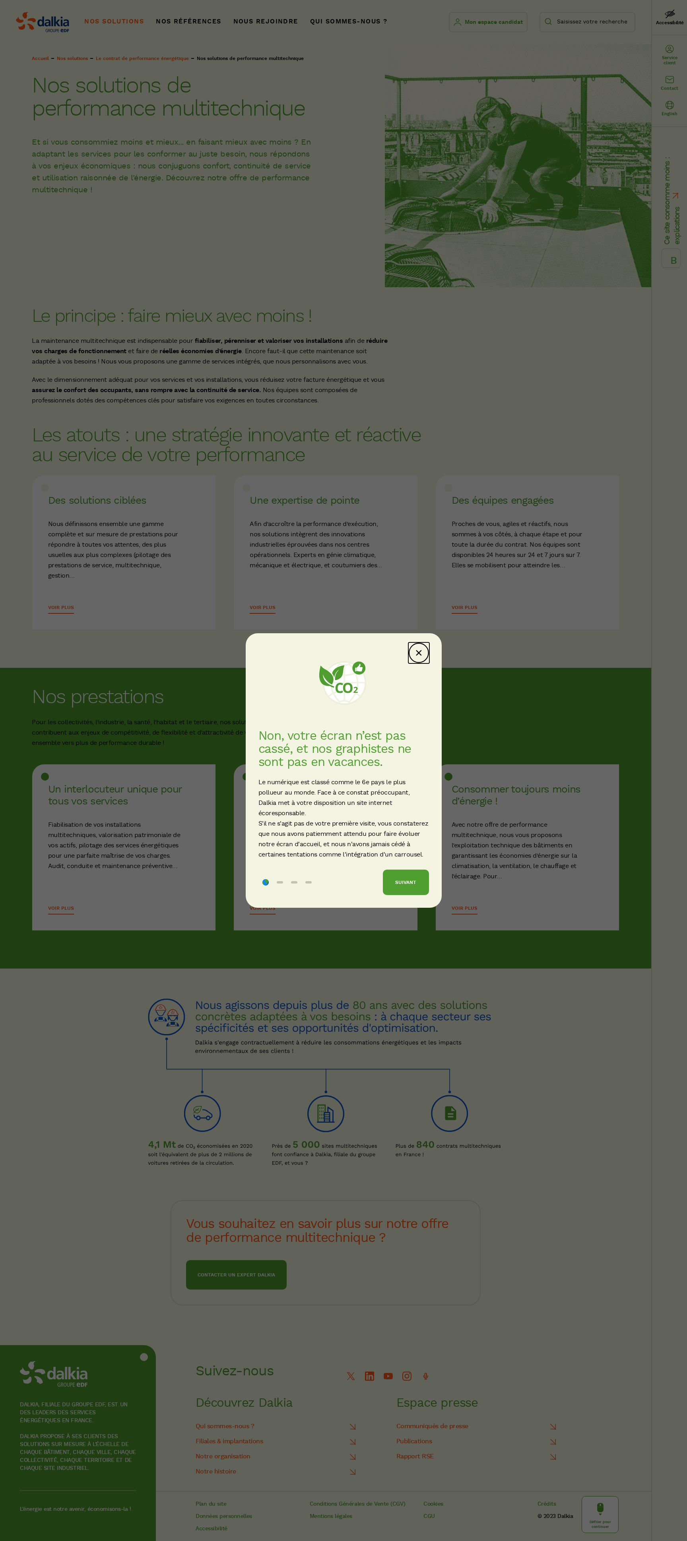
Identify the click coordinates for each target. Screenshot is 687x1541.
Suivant (405, 883)
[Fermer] (419, 653)
